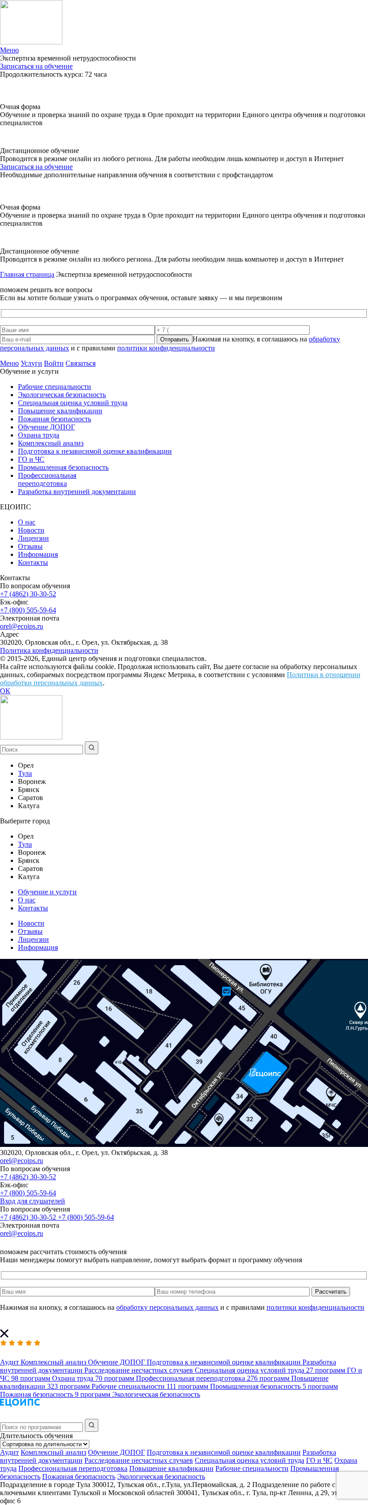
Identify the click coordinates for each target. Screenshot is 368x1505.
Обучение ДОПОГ (46, 427)
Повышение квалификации (60, 411)
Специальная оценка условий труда (72, 403)
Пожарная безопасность (54, 419)
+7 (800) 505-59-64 (28, 610)
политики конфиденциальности (166, 348)
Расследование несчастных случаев (138, 1460)
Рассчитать (330, 1291)
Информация (38, 554)
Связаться (81, 363)
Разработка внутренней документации (77, 491)
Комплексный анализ (50, 443)
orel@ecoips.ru (21, 626)
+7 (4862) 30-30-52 (28, 594)
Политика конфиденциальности (49, 650)
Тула (25, 773)
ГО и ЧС (31, 459)
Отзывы (30, 546)
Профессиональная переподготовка (47, 479)
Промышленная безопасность (63, 467)
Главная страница (27, 274)
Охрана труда (38, 435)
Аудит (9, 1452)
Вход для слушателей (32, 1201)
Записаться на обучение (36, 66)
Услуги (31, 363)
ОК (5, 691)
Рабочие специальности (54, 386)
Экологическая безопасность (62, 394)
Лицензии (33, 538)
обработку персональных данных (167, 1307)
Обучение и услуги (47, 892)
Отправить (174, 339)
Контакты (33, 562)
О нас (26, 522)
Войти (54, 363)
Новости (31, 530)
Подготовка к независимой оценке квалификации (95, 451)
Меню (9, 363)
